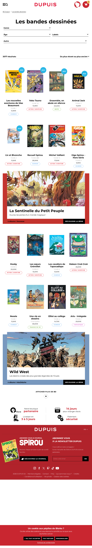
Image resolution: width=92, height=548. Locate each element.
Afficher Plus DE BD (46, 392)
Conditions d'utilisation (33, 476)
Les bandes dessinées (19, 11)
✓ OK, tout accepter (32, 538)
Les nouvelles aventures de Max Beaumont (13, 103)
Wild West (19, 372)
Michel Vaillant (57, 155)
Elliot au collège (56, 316)
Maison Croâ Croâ (78, 264)
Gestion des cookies (61, 476)
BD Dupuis (6, 11)
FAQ (52, 474)
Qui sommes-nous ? (64, 474)
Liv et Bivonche (13, 155)
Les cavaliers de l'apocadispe (56, 265)
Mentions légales (34, 474)
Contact (46, 474)
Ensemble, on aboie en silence (57, 101)
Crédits (76, 474)
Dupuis (46, 4)
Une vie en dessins (35, 317)
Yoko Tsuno (35, 100)
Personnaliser (62, 538)
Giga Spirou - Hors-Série (78, 156)
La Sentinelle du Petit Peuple (36, 211)
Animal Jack (78, 100)
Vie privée (48, 476)
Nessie (13, 316)
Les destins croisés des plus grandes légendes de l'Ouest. (34, 376)
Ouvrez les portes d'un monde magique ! (27, 215)
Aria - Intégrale (78, 316)
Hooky (13, 264)
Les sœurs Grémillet (35, 265)
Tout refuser (48, 538)
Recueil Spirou (35, 155)
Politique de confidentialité (46, 542)
